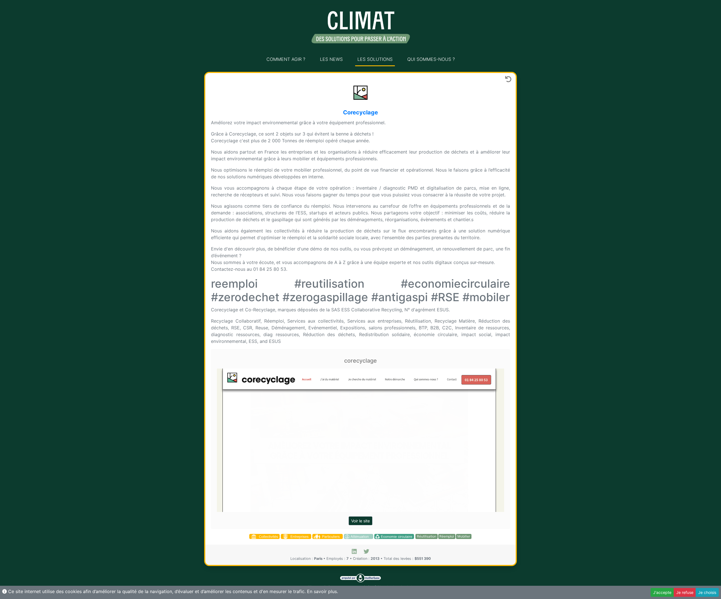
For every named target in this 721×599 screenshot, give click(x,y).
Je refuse (684, 592)
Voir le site (360, 520)
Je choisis (707, 592)
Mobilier (463, 536)
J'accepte (662, 592)
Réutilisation (426, 536)
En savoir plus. (322, 591)
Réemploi (446, 536)
